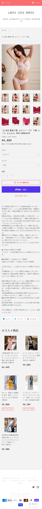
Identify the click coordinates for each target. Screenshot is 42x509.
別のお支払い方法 (21, 195)
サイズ (4, 161)
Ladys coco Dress (21, 12)
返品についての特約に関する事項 (13, 480)
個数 (3, 171)
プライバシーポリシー (30, 478)
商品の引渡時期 (33, 480)
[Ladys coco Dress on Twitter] (33, 487)
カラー (4, 150)
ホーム (4, 30)
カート (37, 3)
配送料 (8, 144)
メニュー (8, 3)
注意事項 (20, 483)
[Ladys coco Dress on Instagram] (38, 487)
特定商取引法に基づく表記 (11, 478)
